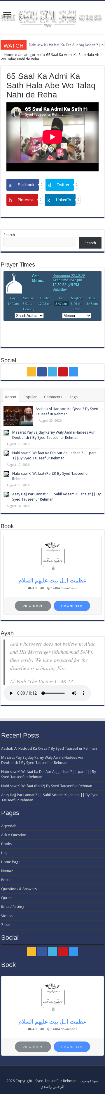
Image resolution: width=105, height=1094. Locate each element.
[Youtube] (63, 371)
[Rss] (31, 371)
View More (32, 606)
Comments (53, 397)
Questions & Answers (19, 889)
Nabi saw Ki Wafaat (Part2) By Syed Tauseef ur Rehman (46, 786)
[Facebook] (42, 371)
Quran (6, 898)
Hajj (4, 853)
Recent (10, 397)
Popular (30, 397)
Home (9, 54)
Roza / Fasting (12, 907)
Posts (5, 880)
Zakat (5, 925)
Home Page (10, 862)
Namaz (7, 871)
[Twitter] (52, 371)
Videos (7, 916)
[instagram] (73, 371)
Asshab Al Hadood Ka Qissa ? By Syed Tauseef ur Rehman (49, 748)
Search (9, 235)
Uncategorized (30, 54)
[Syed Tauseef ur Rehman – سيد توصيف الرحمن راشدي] (52, 17)
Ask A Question (13, 835)
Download (72, 606)
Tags (73, 397)
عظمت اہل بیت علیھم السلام (52, 580)
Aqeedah (8, 826)
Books (6, 844)
